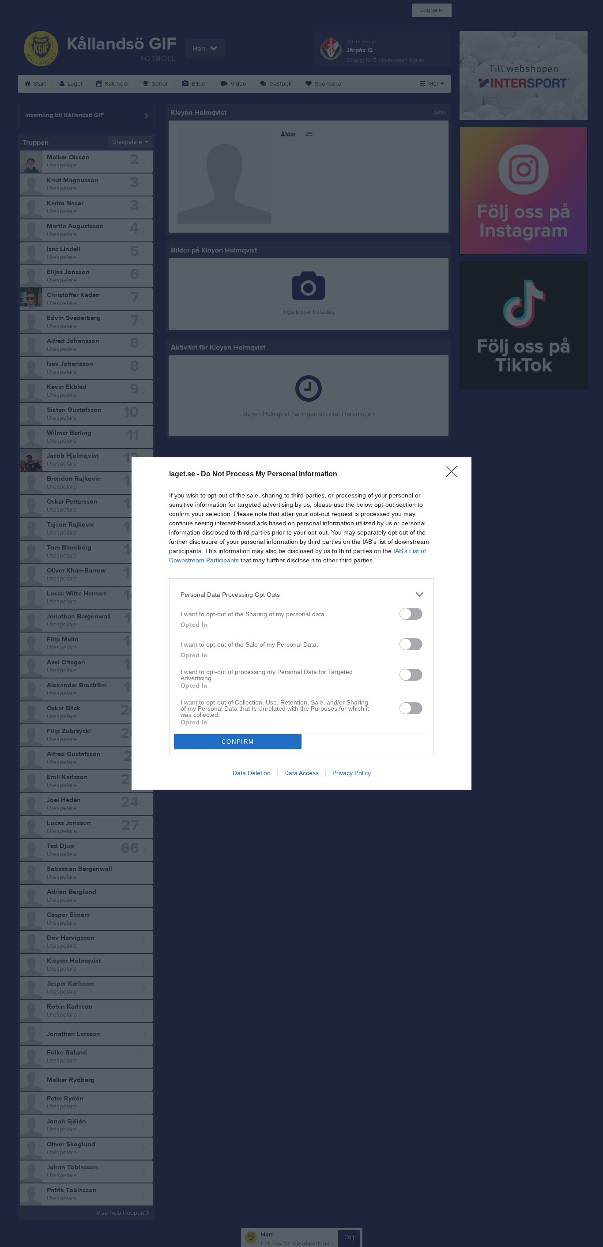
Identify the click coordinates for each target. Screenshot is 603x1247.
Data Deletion (252, 772)
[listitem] (301, 594)
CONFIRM (238, 741)
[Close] (454, 474)
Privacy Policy (351, 772)
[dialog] (301, 623)
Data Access (301, 772)
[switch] (410, 614)
